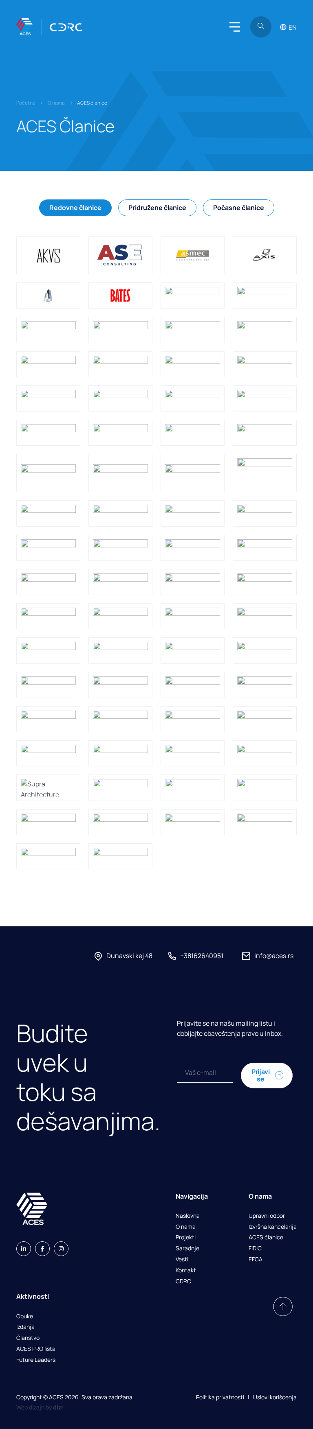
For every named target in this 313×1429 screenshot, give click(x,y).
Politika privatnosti (220, 1397)
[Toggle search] (260, 26)
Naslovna (188, 1215)
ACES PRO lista (35, 1349)
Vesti (182, 1259)
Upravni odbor (267, 1215)
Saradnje (187, 1248)
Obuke (24, 1316)
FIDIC (255, 1248)
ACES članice (266, 1237)
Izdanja (25, 1327)
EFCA (255, 1259)
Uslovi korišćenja (275, 1397)
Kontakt (186, 1270)
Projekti (186, 1237)
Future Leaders (35, 1360)
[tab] (75, 207)
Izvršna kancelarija (273, 1226)
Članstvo (28, 1338)
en (293, 27)
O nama (56, 102)
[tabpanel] (156, 552)
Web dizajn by (40, 1407)
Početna (25, 102)
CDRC (183, 1281)
